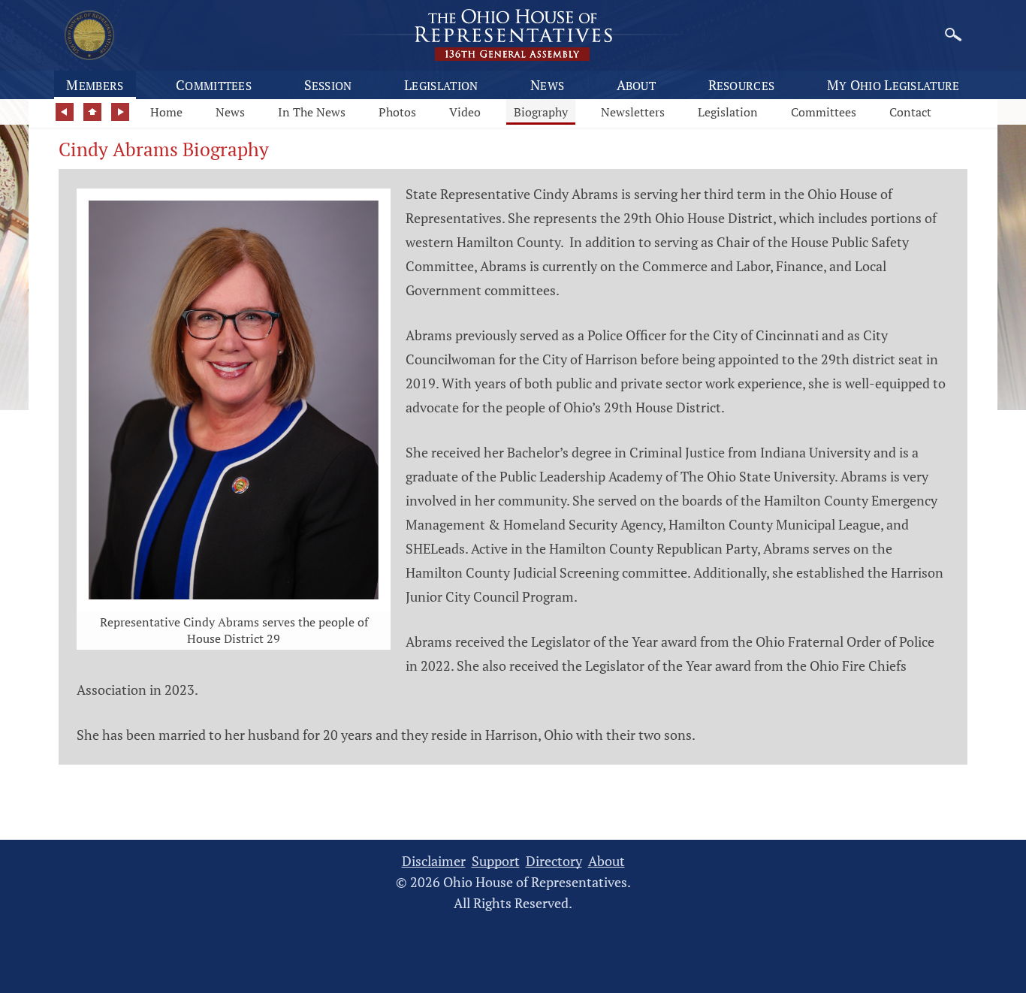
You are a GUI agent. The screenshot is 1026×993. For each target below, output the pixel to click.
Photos (397, 112)
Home (166, 112)
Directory (554, 861)
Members (94, 85)
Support (496, 861)
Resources (741, 85)
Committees (214, 85)
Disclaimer (434, 861)
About (636, 85)
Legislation (441, 85)
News (547, 85)
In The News (312, 112)
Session (328, 85)
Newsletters (633, 112)
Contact (910, 112)
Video (465, 112)
